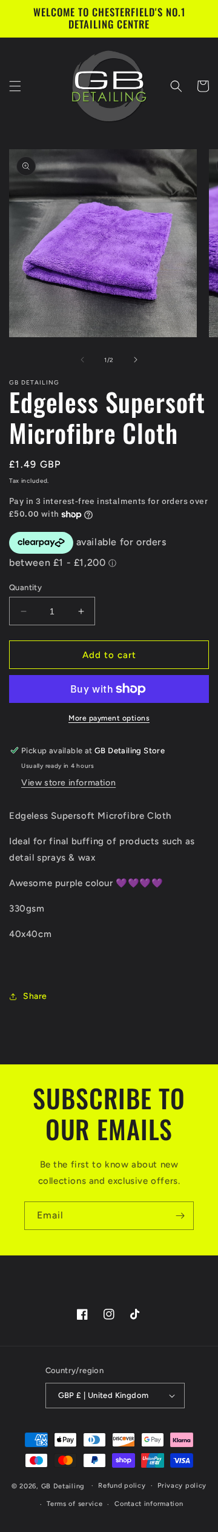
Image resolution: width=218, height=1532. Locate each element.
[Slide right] (135, 359)
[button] (15, 86)
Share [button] (35, 996)
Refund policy (121, 1486)
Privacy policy (181, 1486)
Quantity (25, 587)
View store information (68, 783)
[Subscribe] (180, 1215)
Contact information (148, 1504)
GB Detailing (63, 1486)
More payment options (109, 718)
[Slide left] (82, 359)
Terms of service (74, 1504)
